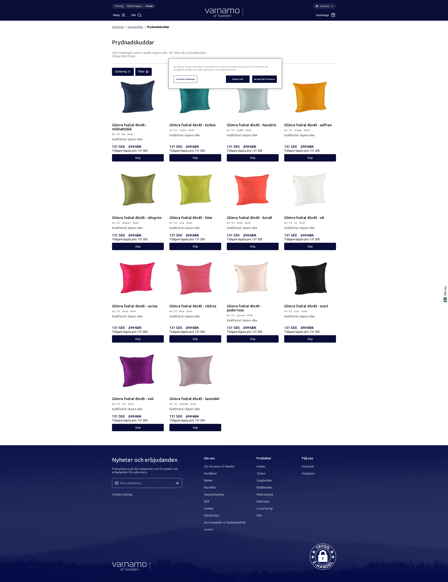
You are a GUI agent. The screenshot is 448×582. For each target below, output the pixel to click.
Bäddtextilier (265, 487)
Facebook (308, 466)
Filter (141, 71)
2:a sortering (264, 508)
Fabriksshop (211, 515)
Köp (138, 157)
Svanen (208, 529)
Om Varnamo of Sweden (219, 466)
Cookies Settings (122, 494)
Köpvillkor (210, 487)
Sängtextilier (135, 27)
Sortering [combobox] (121, 71)
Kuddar (261, 466)
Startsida (118, 27)
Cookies (209, 508)
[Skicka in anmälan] (177, 483)
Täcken (261, 473)
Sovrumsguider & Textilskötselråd (225, 522)
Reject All (237, 79)
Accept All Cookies (264, 79)
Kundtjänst (210, 473)
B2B (206, 501)
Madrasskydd (265, 494)
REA (259, 515)
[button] (323, 556)
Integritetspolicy (214, 494)
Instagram (308, 473)
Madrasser (263, 501)
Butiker (208, 480)
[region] (225, 73)
